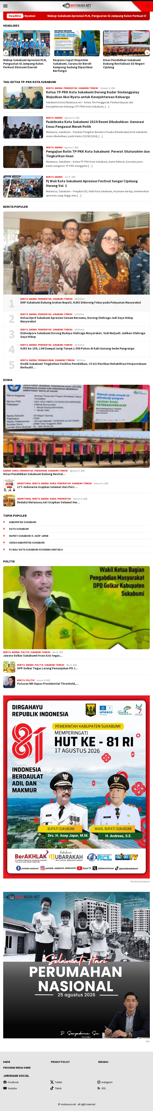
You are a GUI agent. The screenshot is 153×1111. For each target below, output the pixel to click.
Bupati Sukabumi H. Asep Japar (28, 536)
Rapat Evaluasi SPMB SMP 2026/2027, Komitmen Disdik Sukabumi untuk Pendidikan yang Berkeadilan (126, 65)
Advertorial (24, 483)
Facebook (13, 1082)
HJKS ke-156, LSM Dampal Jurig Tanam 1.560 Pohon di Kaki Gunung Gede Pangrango (77, 348)
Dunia (15, 470)
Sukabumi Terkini (88, 88)
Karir (6, 1062)
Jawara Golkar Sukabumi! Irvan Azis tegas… (33, 655)
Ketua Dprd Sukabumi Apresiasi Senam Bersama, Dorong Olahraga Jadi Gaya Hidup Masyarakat (76, 319)
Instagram (107, 1082)
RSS (104, 1088)
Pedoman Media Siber (17, 1067)
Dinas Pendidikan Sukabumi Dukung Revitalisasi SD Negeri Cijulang (73, 63)
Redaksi (103, 1062)
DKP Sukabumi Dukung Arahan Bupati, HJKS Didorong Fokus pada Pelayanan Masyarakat (80, 302)
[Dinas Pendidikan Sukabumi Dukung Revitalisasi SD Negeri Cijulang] (76, 43)
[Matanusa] (76, 5)
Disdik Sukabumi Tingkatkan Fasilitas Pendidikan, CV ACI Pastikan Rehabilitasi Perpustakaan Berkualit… (83, 365)
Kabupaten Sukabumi (22, 522)
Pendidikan (40, 470)
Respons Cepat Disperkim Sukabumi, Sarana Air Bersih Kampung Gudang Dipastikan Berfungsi (23, 65)
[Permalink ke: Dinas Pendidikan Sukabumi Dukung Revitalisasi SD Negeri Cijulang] (76, 426)
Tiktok (58, 1088)
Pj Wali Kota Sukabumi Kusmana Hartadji (36, 549)
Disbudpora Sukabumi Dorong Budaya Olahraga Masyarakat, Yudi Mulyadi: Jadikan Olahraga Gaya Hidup (82, 335)
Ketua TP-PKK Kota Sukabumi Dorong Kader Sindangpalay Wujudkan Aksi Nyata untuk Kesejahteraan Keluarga (92, 94)
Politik (25, 652)
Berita (50, 88)
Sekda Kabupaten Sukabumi (27, 542)
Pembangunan (46, 360)
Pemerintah (70, 88)
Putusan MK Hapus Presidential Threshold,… (48, 683)
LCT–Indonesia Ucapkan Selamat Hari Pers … (47, 487)
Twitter (58, 1082)
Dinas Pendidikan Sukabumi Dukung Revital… (34, 474)
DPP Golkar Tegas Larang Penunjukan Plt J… (47, 668)
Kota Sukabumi (19, 529)
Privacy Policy (60, 1062)
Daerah (59, 88)
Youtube (12, 1088)
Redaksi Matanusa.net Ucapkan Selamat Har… (48, 502)
